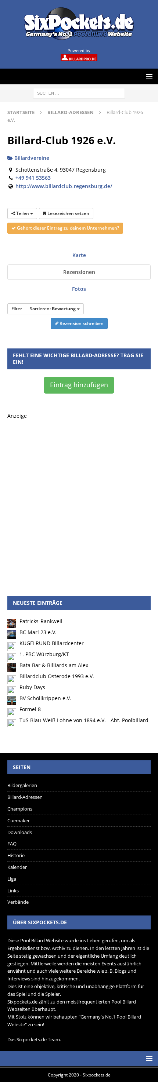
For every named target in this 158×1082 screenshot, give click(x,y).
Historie (16, 855)
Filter (16, 309)
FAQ (12, 843)
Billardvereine (31, 157)
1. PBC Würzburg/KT (44, 654)
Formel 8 (30, 709)
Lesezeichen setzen (67, 213)
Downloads (19, 832)
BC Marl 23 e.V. (38, 632)
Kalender (17, 867)
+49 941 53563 (33, 177)
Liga (11, 879)
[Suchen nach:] (79, 92)
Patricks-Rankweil (40, 621)
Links (13, 890)
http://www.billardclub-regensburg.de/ (63, 186)
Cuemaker (18, 820)
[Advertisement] (79, 499)
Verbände (18, 902)
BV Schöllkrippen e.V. (45, 698)
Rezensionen (79, 271)
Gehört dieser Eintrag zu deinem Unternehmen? (67, 228)
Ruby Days (32, 687)
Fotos (79, 288)
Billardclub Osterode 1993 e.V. (56, 676)
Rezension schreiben (81, 323)
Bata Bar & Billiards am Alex (53, 665)
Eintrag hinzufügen (79, 384)
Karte (79, 255)
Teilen (22, 213)
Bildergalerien (22, 785)
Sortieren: (53, 309)
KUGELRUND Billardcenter (51, 643)
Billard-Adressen (25, 797)
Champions (19, 808)
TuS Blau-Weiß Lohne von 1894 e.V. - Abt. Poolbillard (83, 720)
